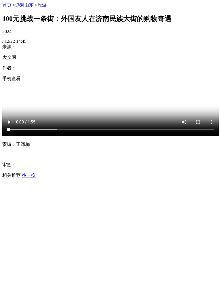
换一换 (29, 175)
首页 (7, 5)
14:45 (21, 41)
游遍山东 (24, 5)
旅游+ (43, 5)
